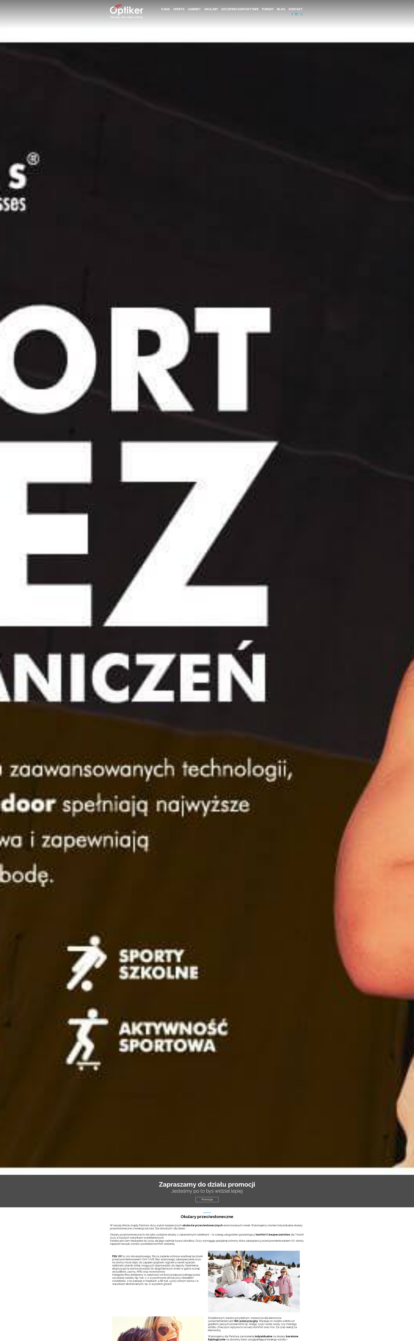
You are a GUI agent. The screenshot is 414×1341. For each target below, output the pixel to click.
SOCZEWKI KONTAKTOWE (240, 9)
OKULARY (211, 9)
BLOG (281, 9)
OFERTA (179, 9)
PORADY (268, 9)
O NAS (165, 9)
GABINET (194, 9)
